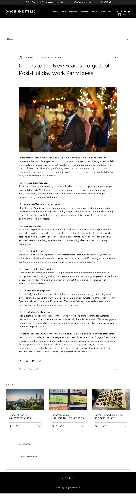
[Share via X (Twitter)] (26, 360)
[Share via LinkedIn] (33, 360)
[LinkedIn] (129, 11)
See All (127, 384)
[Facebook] (121, 11)
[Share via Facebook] (20, 360)
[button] (127, 39)
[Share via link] (39, 360)
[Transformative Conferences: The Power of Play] (68, 399)
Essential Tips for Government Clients (20, 416)
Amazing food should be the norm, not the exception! (109, 416)
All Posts (9, 39)
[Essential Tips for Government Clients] (25, 399)
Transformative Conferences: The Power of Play (67, 416)
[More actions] (115, 57)
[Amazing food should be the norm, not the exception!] (111, 399)
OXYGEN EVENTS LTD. (21, 11)
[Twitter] (125, 11)
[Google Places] (117, 11)
